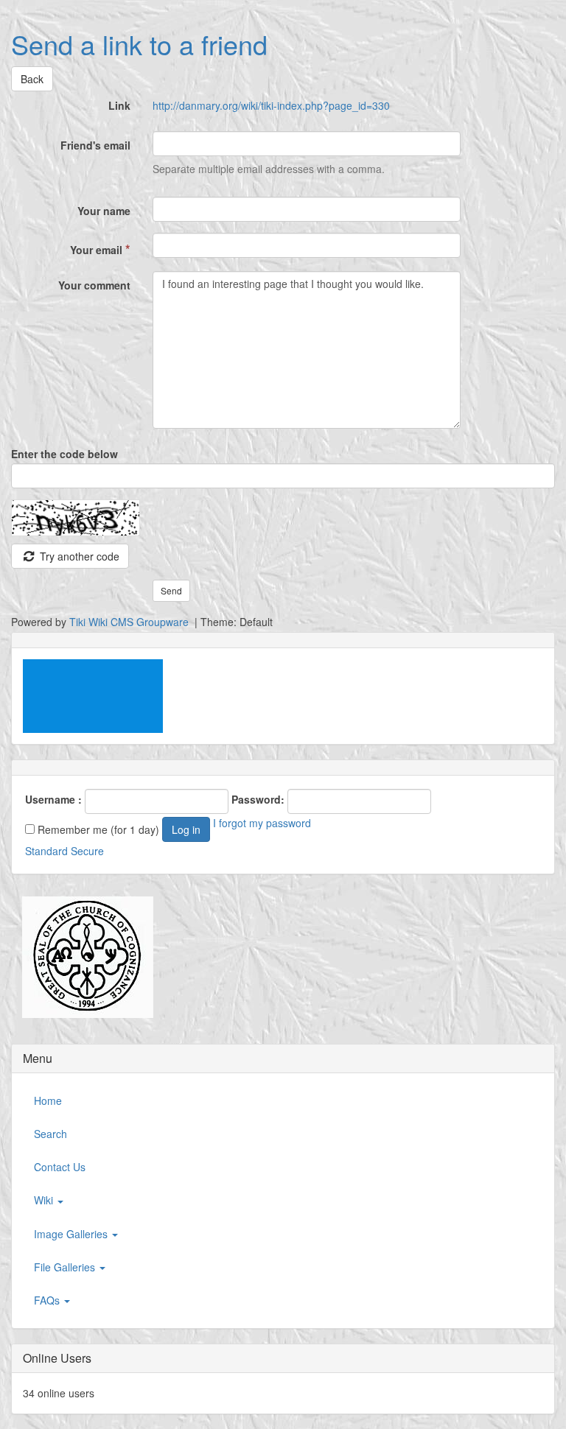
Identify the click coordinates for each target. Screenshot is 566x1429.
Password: (257, 799)
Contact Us (59, 1166)
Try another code (78, 556)
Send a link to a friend (139, 44)
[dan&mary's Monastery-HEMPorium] (82, 957)
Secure (87, 850)
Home (48, 1100)
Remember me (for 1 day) (97, 829)
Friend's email (95, 145)
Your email (100, 249)
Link (119, 105)
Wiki (45, 1200)
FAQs (48, 1300)
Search (50, 1133)
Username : (53, 799)
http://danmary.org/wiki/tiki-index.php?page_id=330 (271, 105)
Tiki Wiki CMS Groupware (130, 621)
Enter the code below (64, 453)
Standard (46, 850)
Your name (103, 210)
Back (32, 78)
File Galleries (66, 1267)
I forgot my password (262, 822)
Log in (186, 829)
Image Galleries (72, 1233)
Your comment (94, 285)
